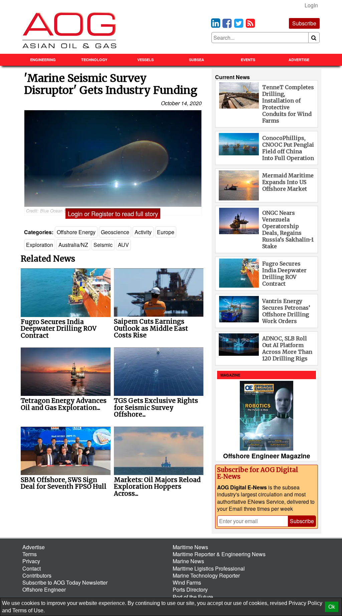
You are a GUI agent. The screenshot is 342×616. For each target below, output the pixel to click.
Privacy (31, 561)
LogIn (311, 5)
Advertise (299, 59)
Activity (143, 232)
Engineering (43, 59)
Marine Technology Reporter (206, 575)
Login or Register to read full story (113, 213)
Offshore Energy (76, 232)
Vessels (145, 59)
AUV (123, 245)
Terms (29, 554)
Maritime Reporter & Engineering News (219, 554)
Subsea (196, 59)
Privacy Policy (305, 603)
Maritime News (190, 547)
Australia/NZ (73, 245)
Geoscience (115, 232)
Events (248, 59)
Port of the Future (193, 596)
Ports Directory (190, 589)
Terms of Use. (28, 610)
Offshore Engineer (44, 589)
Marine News (188, 561)
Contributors (36, 575)
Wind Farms (187, 582)
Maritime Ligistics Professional (209, 568)
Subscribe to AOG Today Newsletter (65, 582)
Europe (165, 232)
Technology (94, 59)
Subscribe (304, 23)
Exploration (39, 245)
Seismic (103, 245)
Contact (31, 568)
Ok (331, 607)
